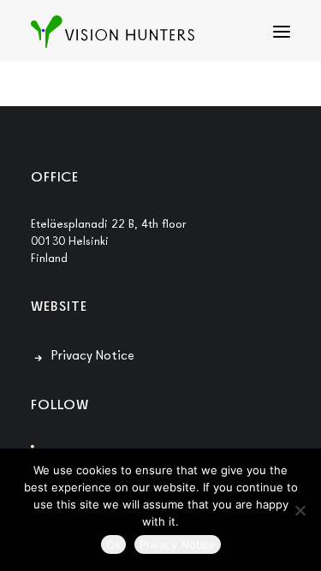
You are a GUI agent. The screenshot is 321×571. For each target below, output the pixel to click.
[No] (299, 510)
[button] (281, 31)
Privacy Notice (92, 355)
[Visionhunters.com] (112, 31)
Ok (113, 544)
